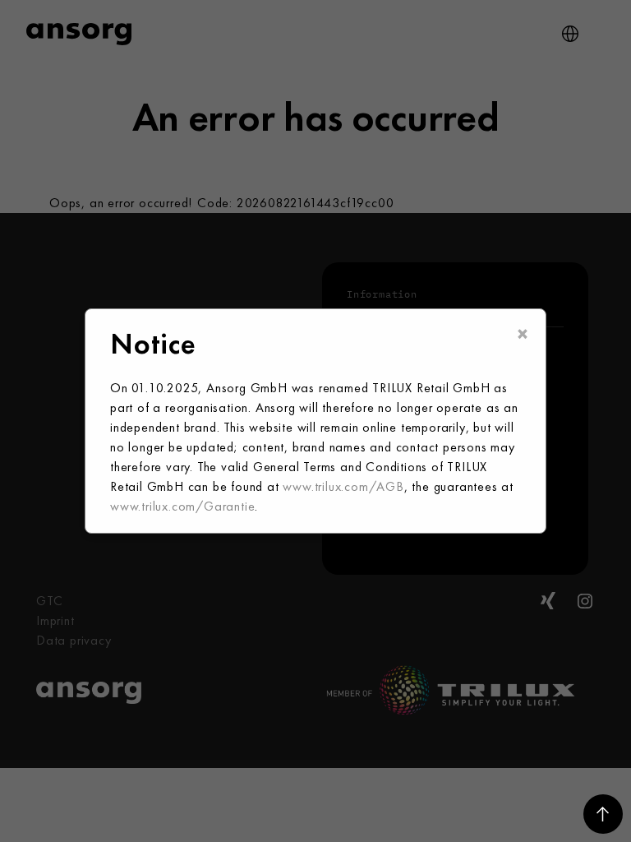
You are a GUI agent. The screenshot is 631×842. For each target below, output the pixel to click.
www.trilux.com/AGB (343, 486)
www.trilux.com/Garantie (182, 506)
